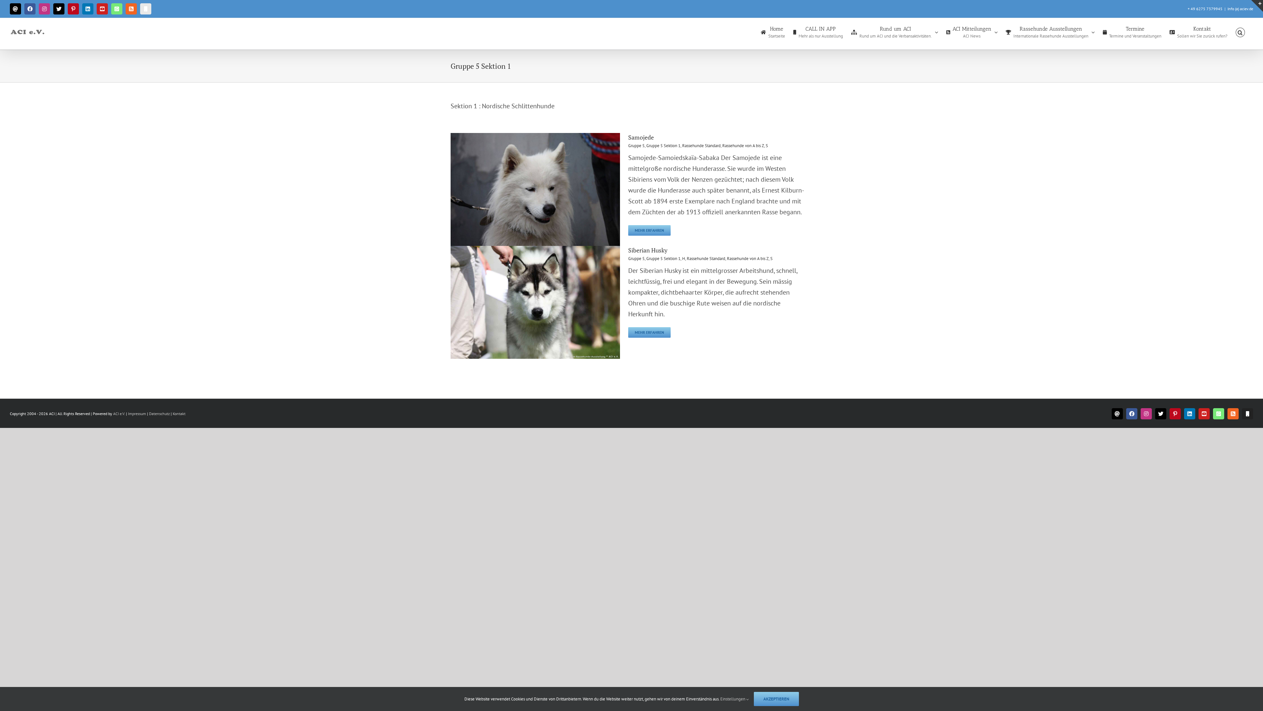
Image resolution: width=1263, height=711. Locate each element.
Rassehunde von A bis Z (743, 145)
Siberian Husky (647, 250)
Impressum (137, 413)
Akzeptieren (776, 699)
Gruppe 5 (636, 145)
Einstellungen (733, 699)
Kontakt (179, 413)
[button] (1240, 32)
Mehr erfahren (649, 230)
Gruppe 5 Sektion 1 (663, 145)
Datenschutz (159, 413)
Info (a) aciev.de (1240, 8)
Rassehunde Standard (701, 145)
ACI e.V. (119, 413)
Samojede (641, 137)
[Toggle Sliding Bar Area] (1257, 6)
